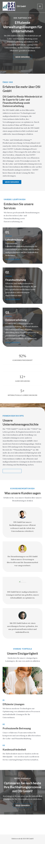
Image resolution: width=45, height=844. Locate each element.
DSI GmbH (21, 6)
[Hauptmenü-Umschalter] (39, 6)
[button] (12, 182)
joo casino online (10, 60)
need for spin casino (11, 63)
